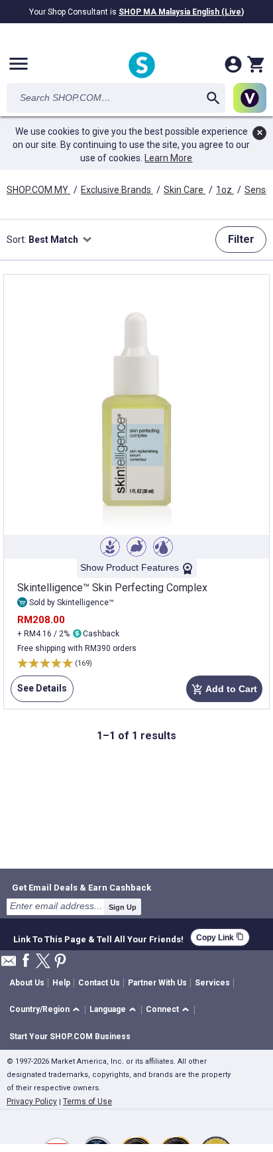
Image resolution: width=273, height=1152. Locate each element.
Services (212, 982)
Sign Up (122, 907)
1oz (225, 189)
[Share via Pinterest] (60, 962)
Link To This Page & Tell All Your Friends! (98, 937)
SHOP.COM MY (38, 189)
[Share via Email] (8, 964)
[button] (46, 1010)
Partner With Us (157, 982)
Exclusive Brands (117, 189)
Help (61, 982)
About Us (26, 982)
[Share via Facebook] (26, 961)
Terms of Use (87, 1101)
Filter (241, 239)
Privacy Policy (32, 1101)
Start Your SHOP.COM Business (70, 1036)
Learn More (168, 158)
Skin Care (184, 189)
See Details (39, 692)
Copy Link (220, 937)
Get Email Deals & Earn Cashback (81, 887)
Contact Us (99, 982)
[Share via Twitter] (43, 962)
